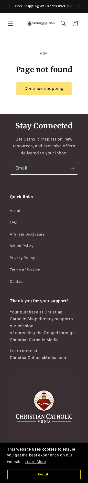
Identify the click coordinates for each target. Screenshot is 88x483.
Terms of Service (25, 270)
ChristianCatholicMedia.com (38, 357)
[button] (11, 23)
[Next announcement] (78, 6)
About (15, 210)
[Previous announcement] (9, 6)
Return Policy (21, 246)
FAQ (13, 222)
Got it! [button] (44, 474)
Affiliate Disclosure (27, 234)
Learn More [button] (35, 462)
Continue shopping (44, 88)
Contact (17, 281)
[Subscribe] (72, 168)
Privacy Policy (22, 258)
